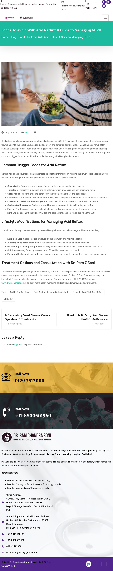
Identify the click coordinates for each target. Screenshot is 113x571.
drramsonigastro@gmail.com (73, 7)
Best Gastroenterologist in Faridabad (51, 292)
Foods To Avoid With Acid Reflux (87, 292)
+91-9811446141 (91, 6)
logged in (18, 344)
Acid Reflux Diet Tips (19, 292)
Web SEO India (8, 566)
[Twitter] (108, 2)
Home (5, 37)
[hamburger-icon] (105, 18)
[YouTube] (109, 564)
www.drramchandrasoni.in (13, 283)
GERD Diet (8, 299)
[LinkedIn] (104, 6)
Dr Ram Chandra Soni (21, 562)
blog (27, 132)
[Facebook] (104, 2)
